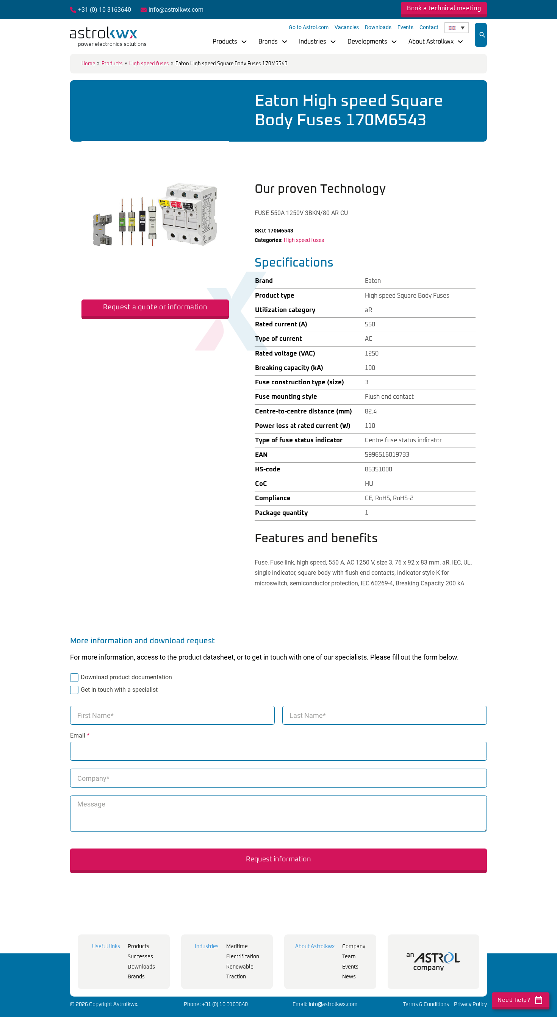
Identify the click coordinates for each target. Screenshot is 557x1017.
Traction (236, 977)
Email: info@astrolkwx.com (325, 1004)
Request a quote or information (155, 307)
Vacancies (347, 27)
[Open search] (482, 34)
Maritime (237, 946)
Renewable (239, 967)
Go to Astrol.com (309, 27)
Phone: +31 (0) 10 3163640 (216, 1004)
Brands (268, 42)
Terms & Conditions (426, 1004)
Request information (278, 859)
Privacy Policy (470, 1004)
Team (349, 956)
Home (88, 63)
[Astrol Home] (433, 962)
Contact (428, 27)
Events (405, 27)
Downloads (378, 27)
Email (79, 736)
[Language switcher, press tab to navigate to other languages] (456, 27)
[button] (218, 151)
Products (225, 42)
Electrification (242, 956)
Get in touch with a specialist (119, 689)
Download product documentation (126, 677)
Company (353, 946)
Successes (140, 956)
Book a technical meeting (444, 8)
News (349, 977)
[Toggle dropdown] (244, 42)
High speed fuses (149, 63)
